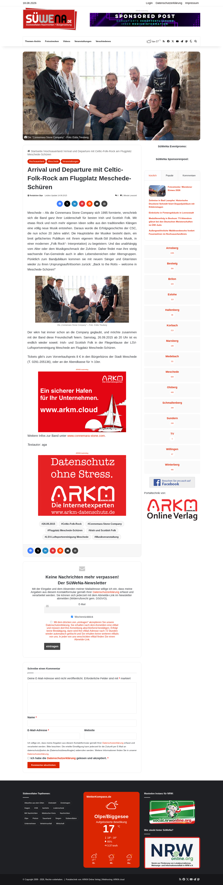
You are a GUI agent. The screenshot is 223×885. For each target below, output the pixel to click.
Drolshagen (65, 803)
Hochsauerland (53, 151)
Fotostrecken (52, 41)
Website (89, 730)
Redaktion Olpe (36, 195)
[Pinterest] (82, 204)
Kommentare (189, 175)
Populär (169, 175)
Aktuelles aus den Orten (34, 803)
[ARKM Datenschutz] (82, 485)
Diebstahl (52, 803)
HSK (36, 808)
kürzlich (153, 175)
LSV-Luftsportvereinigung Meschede (67, 537)
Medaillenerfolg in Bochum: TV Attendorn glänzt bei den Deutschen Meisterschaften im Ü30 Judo (171, 221)
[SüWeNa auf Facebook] (172, 486)
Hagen (27, 808)
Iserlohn (45, 808)
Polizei (35, 818)
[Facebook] (60, 204)
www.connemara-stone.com (86, 435)
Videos (66, 41)
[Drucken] (104, 204)
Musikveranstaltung (107, 537)
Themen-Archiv (33, 41)
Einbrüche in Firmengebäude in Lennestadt (171, 212)
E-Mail (82, 604)
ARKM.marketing (142, 11)
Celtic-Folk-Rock (72, 524)
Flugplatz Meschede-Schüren (66, 530)
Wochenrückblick (83, 616)
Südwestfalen (71, 818)
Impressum (192, 3)
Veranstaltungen (82, 41)
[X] (67, 204)
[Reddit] (89, 204)
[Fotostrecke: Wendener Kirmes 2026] (157, 191)
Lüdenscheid (58, 808)
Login (149, 3)
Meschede (53, 161)
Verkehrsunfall (46, 824)
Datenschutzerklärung (169, 3)
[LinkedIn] (75, 204)
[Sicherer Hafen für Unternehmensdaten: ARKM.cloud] (82, 401)
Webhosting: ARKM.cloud (113, 879)
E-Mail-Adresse (38, 730)
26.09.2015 (49, 524)
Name (32, 717)
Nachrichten (65, 813)
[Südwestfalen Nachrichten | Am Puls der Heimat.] (50, 18)
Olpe (26, 818)
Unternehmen (30, 824)
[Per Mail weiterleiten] (97, 204)
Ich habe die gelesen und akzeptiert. (69, 758)
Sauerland (46, 818)
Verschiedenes (103, 41)
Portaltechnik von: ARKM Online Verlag (83, 879)
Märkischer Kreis (49, 813)
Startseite (36, 151)
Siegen (58, 818)
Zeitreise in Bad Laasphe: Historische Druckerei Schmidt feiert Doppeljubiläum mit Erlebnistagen (171, 203)
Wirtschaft (60, 824)
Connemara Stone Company (105, 524)
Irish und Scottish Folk (103, 530)
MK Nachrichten (31, 813)
